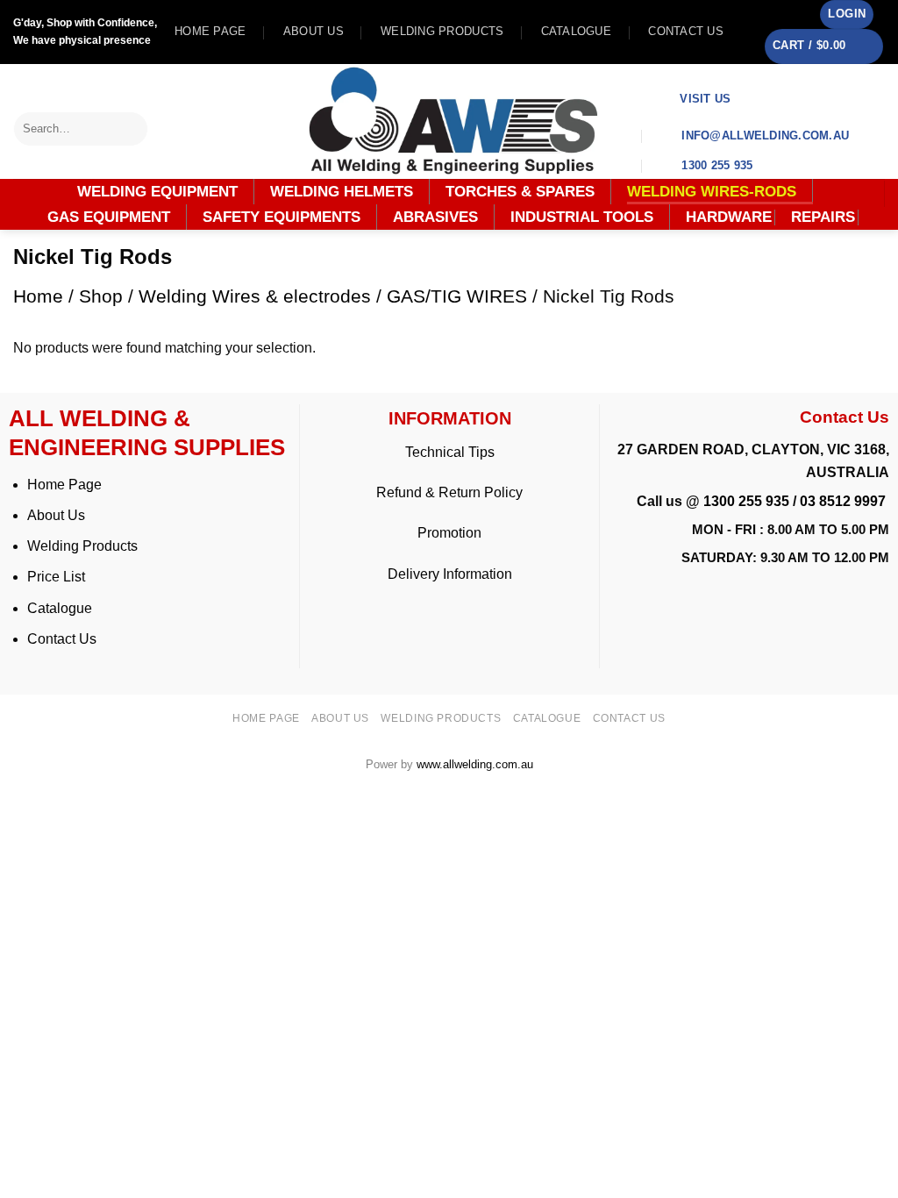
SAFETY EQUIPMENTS (281, 217)
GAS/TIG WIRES (457, 296)
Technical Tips (450, 452)
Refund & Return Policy (449, 492)
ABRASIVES (435, 217)
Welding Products (442, 31)
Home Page (64, 484)
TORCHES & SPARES (520, 191)
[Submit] (135, 128)
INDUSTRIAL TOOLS (581, 217)
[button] (846, 14)
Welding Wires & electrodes (255, 296)
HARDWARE (729, 217)
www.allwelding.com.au (475, 764)
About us (313, 31)
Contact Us (61, 638)
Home (38, 296)
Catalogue (576, 31)
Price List (56, 576)
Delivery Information (450, 574)
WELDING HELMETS (341, 191)
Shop (101, 296)
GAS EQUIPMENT (108, 217)
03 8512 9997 (844, 501)
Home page (210, 31)
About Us (56, 515)
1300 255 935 (746, 501)
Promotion (449, 532)
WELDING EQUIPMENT (157, 191)
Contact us (685, 31)
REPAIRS (823, 217)
